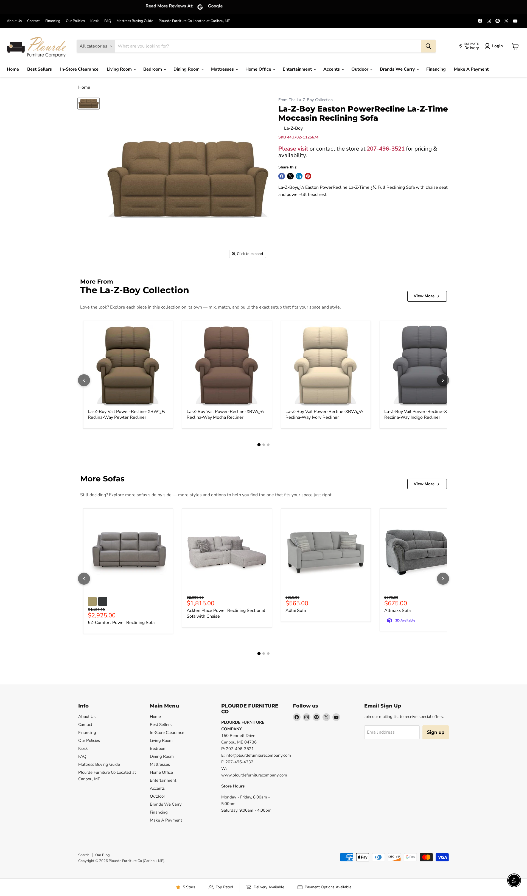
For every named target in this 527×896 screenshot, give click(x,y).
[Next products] (443, 380)
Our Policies (75, 21)
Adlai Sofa (295, 610)
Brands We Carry (398, 69)
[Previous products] (84, 380)
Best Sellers (39, 69)
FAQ (107, 21)
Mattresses (223, 69)
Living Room (120, 69)
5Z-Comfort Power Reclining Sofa (121, 623)
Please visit (293, 148)
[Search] (428, 46)
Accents (332, 69)
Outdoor (360, 69)
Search (83, 855)
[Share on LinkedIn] (299, 176)
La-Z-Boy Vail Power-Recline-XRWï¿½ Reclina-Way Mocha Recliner (225, 414)
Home (13, 69)
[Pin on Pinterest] (308, 176)
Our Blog (102, 855)
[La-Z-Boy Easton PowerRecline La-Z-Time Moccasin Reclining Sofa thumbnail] (88, 103)
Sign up (435, 732)
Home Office (258, 69)
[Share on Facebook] (281, 176)
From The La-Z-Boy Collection (305, 100)
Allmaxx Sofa (397, 610)
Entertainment (298, 69)
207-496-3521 (386, 148)
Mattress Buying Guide (135, 21)
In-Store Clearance (79, 69)
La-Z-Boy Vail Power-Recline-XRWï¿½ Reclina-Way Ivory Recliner (324, 414)
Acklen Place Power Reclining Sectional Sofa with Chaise (226, 613)
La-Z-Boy (293, 128)
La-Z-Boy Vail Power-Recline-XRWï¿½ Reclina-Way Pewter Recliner (127, 414)
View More (424, 296)
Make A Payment (471, 69)
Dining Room (187, 69)
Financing (52, 21)
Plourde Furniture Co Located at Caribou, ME (194, 21)
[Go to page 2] (263, 444)
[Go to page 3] (268, 444)
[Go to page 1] (258, 444)
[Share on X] (290, 176)
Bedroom (153, 69)
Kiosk (94, 21)
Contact (33, 21)
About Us (14, 21)
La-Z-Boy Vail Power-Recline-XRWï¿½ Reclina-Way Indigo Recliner (423, 414)
